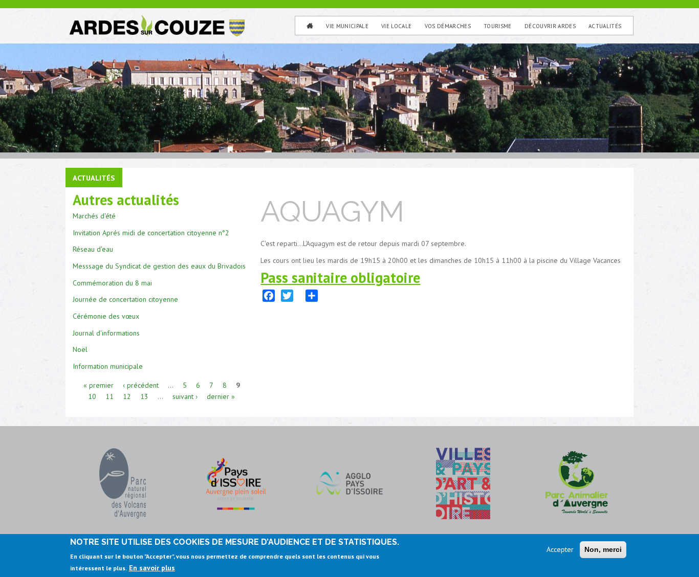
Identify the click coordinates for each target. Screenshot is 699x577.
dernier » (221, 396)
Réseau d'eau (93, 249)
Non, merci (603, 549)
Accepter (560, 549)
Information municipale (108, 366)
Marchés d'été (94, 215)
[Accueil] (156, 19)
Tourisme (498, 26)
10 (92, 396)
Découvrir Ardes (550, 26)
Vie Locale (396, 26)
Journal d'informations (106, 333)
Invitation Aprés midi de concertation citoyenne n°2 (151, 232)
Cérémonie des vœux (106, 316)
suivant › (185, 396)
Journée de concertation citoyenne (125, 299)
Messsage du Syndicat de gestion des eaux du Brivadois (159, 266)
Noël (80, 349)
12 (127, 396)
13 (144, 396)
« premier (98, 385)
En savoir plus (152, 567)
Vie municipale (347, 26)
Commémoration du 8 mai (112, 282)
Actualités (604, 26)
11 (109, 396)
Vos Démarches (448, 26)
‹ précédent (141, 385)
